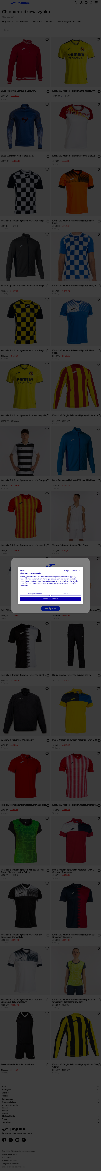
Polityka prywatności (72, 570)
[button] (23, 570)
